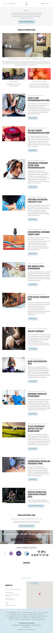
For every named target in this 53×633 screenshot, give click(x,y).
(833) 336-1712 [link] (12, 599)
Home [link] (4, 3)
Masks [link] (20, 619)
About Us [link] (35, 612)
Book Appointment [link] (11, 3)
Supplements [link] (30, 612)
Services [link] (43, 3)
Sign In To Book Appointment (26, 21)
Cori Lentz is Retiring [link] (13, 619)
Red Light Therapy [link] (13, 614)
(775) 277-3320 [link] (10, 598)
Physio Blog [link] (23, 612)
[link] (26, 3)
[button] (48, 3)
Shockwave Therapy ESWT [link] (38, 614)
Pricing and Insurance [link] (36, 619)
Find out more (32, 117)
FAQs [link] (43, 619)
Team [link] (43, 617)
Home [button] (6, 612)
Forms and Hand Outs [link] (26, 619)
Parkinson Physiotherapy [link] (14, 617)
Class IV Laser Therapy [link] (43, 612)
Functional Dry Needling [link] (27, 614)
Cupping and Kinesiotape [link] (36, 617)
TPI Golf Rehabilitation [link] (25, 617)
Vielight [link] (19, 614)
